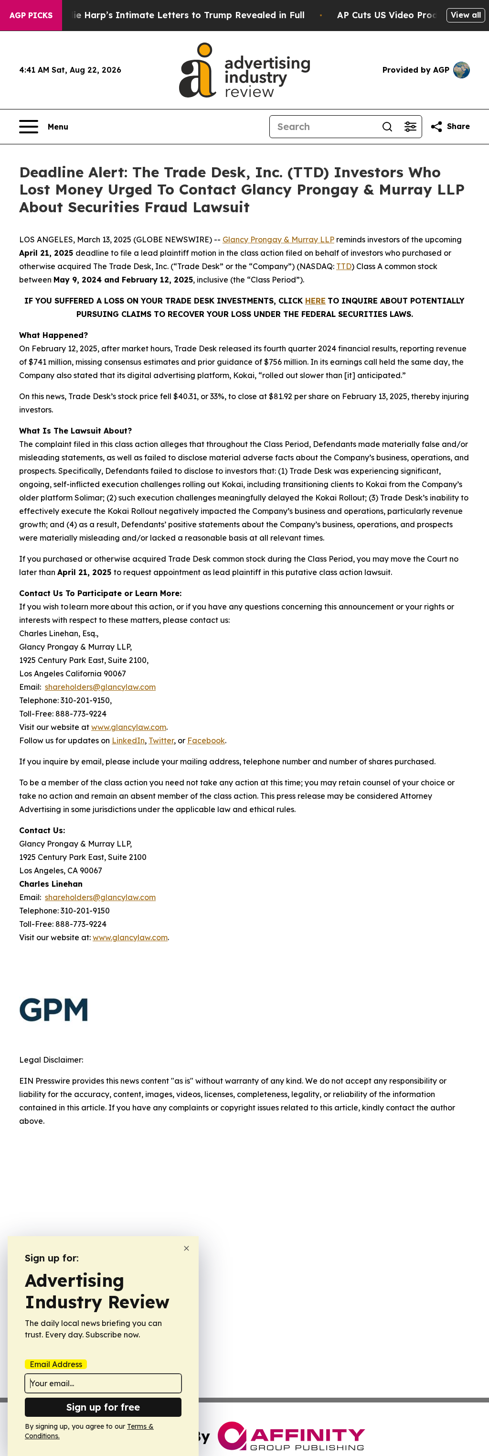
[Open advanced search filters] (410, 127)
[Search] (387, 127)
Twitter (161, 740)
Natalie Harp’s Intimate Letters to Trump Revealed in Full (177, 15)
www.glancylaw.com (128, 727)
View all (466, 15)
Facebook (206, 740)
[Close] (186, 1248)
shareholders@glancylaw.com (100, 687)
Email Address (56, 1364)
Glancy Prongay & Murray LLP (278, 239)
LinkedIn (128, 740)
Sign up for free (103, 1407)
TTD (343, 266)
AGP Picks (31, 15)
